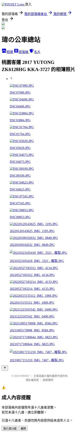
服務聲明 (48, 379)
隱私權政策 (32, 379)
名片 (37, 52)
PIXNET (25, 375)
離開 (23, 428)
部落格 (24, 52)
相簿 (10, 52)
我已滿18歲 (10, 428)
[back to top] (5, 368)
